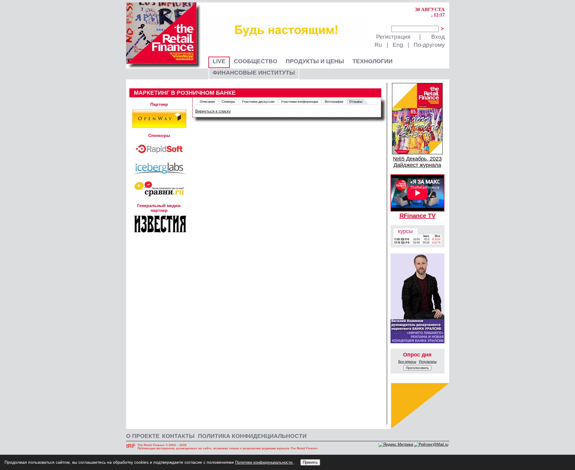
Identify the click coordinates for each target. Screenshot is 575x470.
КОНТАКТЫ (178, 436)
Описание (207, 101)
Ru (378, 45)
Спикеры (228, 101)
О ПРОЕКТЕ (143, 436)
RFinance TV (417, 215)
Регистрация (393, 37)
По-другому (429, 45)
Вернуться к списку (213, 111)
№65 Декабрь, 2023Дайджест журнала (417, 162)
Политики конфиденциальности (264, 462)
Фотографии (334, 101)
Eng (398, 45)
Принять (310, 462)
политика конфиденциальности (252, 436)
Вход (438, 37)
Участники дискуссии (258, 101)
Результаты (428, 361)
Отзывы (355, 101)
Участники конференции (299, 101)
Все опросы (407, 361)
